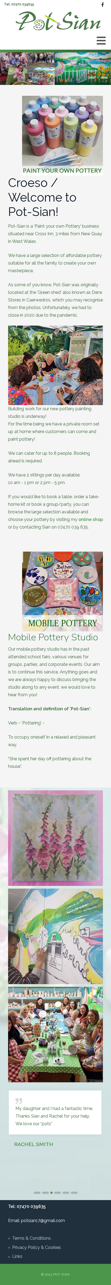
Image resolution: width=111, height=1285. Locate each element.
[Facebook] (102, 5)
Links (17, 1256)
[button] (92, 78)
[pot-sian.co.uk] (58, 21)
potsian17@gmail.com (43, 1220)
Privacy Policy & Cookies (36, 1247)
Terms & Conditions (31, 1238)
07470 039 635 (73, 527)
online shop (90, 519)
